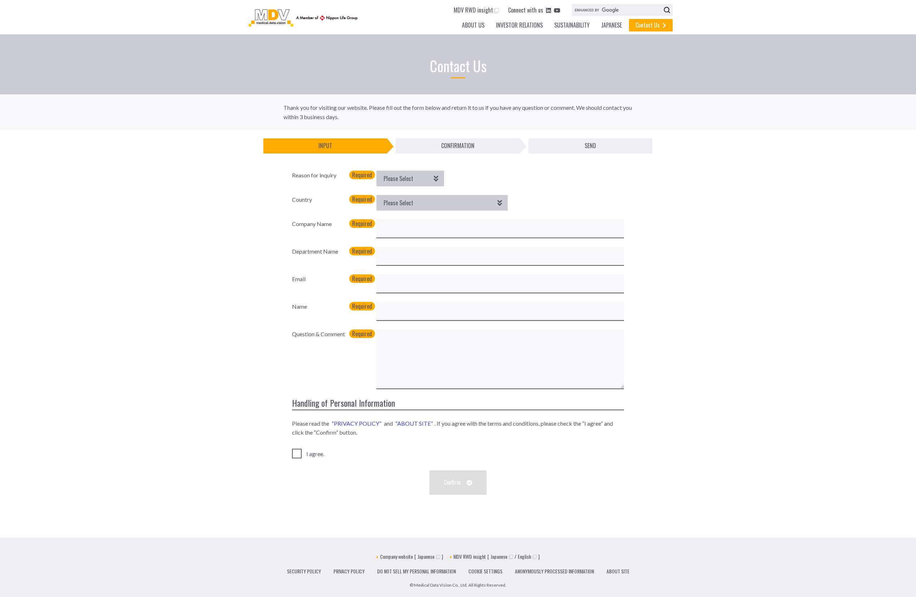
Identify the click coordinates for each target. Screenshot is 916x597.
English (524, 556)
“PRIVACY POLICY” (356, 423)
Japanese (426, 556)
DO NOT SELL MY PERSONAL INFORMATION (416, 571)
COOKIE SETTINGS (485, 571)
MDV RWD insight (473, 10)
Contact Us (647, 25)
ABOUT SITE (617, 571)
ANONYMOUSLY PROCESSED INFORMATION (554, 571)
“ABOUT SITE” (414, 423)
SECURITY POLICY (304, 571)
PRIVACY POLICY (349, 571)
